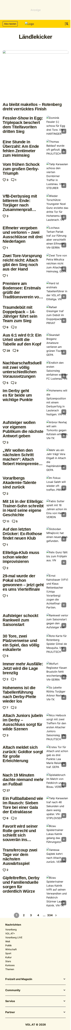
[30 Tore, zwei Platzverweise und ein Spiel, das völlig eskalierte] (57, 644)
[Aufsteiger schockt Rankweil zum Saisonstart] (57, 621)
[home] (35, 24)
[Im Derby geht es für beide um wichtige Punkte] (57, 402)
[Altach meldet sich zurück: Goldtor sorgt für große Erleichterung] (57, 757)
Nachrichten (13, 924)
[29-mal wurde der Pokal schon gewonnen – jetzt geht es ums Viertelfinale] (57, 591)
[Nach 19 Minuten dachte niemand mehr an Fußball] (57, 781)
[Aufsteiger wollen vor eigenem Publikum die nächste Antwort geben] (57, 430)
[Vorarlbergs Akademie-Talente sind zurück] (57, 484)
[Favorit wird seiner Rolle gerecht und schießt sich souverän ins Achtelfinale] (57, 834)
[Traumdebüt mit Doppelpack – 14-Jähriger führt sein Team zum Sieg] (57, 315)
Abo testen (10, 23)
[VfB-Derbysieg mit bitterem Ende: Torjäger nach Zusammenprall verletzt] (57, 208)
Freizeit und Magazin (18, 979)
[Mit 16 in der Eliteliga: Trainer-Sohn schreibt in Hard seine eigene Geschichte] (57, 509)
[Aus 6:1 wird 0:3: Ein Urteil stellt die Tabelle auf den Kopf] (57, 345)
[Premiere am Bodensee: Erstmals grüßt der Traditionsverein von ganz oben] (57, 291)
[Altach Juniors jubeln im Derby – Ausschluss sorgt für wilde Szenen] (57, 727)
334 (50, 915)
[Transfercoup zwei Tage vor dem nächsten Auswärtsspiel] (57, 856)
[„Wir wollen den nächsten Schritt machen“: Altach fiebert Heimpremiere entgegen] (57, 460)
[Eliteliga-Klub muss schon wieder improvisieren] (57, 558)
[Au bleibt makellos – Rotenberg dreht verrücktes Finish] (35, 75)
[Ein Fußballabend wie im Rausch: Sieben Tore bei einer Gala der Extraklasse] (57, 808)
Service (10, 1001)
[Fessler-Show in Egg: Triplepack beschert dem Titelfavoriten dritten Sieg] (57, 126)
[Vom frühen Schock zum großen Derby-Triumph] (57, 176)
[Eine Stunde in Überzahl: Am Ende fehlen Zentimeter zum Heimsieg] (57, 148)
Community (12, 990)
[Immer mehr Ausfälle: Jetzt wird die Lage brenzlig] (57, 672)
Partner (10, 1012)
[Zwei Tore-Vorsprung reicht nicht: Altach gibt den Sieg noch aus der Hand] (57, 263)
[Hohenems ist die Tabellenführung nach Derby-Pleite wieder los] (57, 694)
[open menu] (66, 24)
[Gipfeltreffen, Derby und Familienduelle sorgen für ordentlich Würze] (57, 891)
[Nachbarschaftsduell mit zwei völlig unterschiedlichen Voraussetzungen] (57, 371)
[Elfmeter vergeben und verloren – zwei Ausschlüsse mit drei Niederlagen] (57, 238)
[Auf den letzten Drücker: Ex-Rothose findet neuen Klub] (57, 535)
